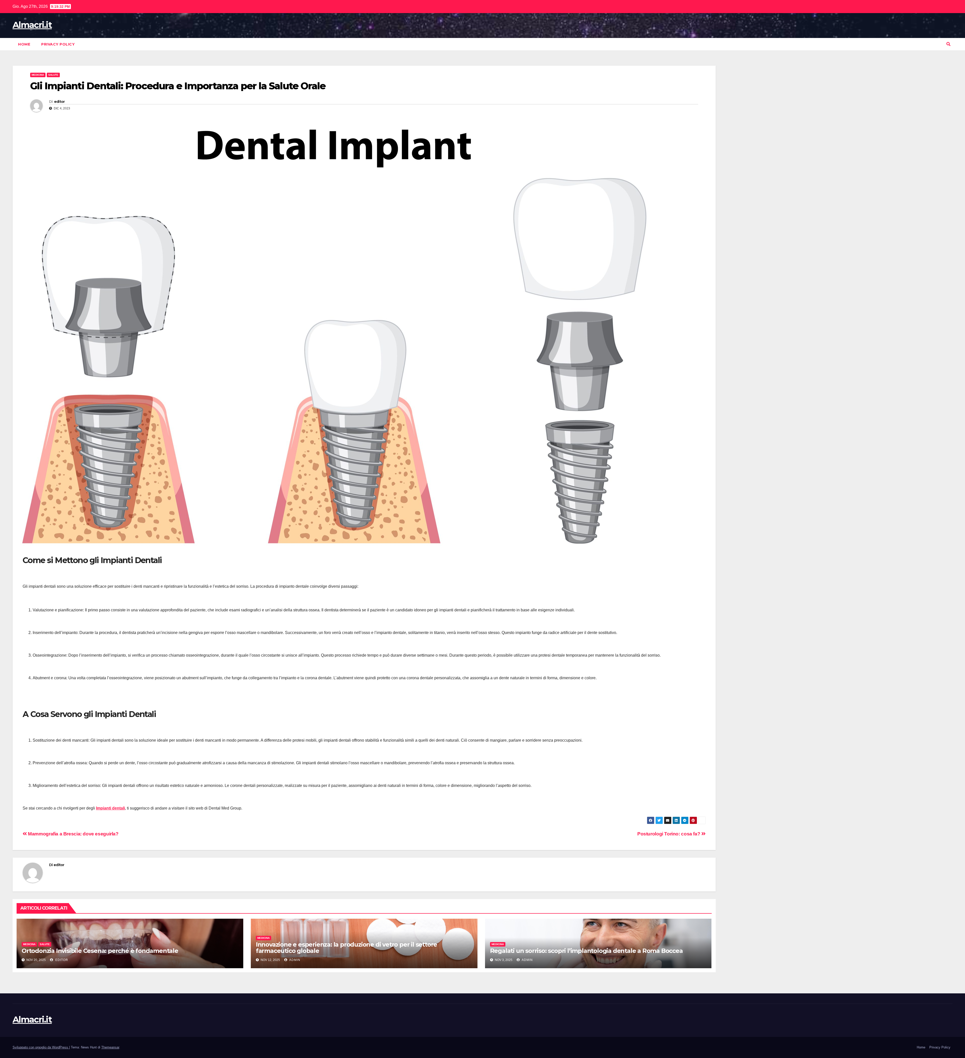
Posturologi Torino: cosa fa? (669, 833)
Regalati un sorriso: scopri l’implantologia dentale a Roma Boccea (586, 950)
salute (53, 74)
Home (24, 44)
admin (294, 960)
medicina (38, 74)
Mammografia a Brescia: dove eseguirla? (73, 833)
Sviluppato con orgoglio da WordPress (41, 1047)
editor (59, 101)
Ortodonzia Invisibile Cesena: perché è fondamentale (100, 950)
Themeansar (110, 1047)
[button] (948, 44)
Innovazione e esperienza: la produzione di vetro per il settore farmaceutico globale (346, 947)
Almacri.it (32, 25)
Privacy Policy (58, 44)
